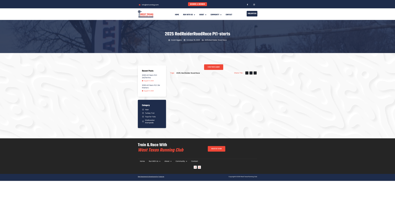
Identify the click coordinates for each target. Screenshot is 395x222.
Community (215, 14)
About (201, 14)
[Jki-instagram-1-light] (254, 4)
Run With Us (188, 14)
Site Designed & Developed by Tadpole (151, 177)
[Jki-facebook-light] (247, 4)
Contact (229, 14)
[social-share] (246, 73)
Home (177, 14)
